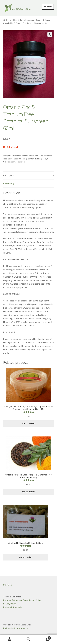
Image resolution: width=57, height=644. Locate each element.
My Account (9, 639)
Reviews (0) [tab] (8, 183)
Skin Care (48, 155)
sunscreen (21, 162)
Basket (44, 637)
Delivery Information (13, 607)
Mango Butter (28, 159)
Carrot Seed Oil (14, 159)
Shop (15, 20)
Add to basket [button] (28, 423)
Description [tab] (8, 175)
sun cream (11, 162)
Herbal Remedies (27, 20)
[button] (49, 34)
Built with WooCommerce (15, 628)
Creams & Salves (43, 20)
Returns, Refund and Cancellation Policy (22, 600)
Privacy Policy (9, 603)
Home (8, 20)
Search (28, 639)
